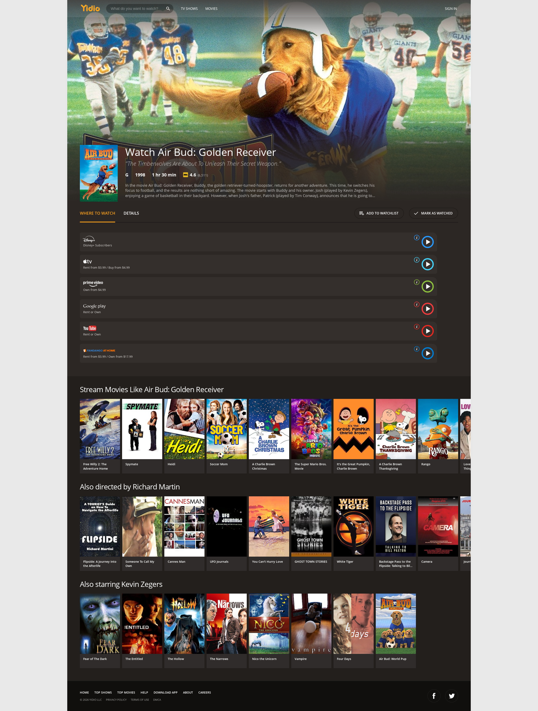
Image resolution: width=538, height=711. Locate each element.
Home (84, 692)
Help (144, 692)
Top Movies (126, 692)
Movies (211, 8)
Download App (166, 692)
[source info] (415, 237)
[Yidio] (90, 9)
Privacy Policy (116, 700)
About (188, 692)
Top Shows (103, 692)
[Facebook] (433, 695)
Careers (204, 692)
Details (131, 213)
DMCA (157, 700)
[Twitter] (451, 695)
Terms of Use (140, 700)
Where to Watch (97, 213)
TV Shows (189, 8)
